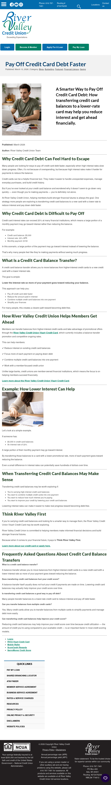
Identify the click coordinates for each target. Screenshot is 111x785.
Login (7, 47)
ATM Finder (12, 681)
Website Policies (16, 726)
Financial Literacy (71, 69)
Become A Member (28, 47)
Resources (13, 703)
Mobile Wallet (13, 644)
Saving (83, 69)
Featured (59, 69)
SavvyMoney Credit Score (19, 650)
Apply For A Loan (55, 47)
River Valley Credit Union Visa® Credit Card (35, 332)
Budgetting (49, 69)
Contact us (105, 4)
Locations (95, 4)
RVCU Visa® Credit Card (18, 641)
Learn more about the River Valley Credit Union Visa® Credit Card (35, 380)
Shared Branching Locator (22, 675)
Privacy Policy (14, 709)
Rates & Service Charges (20, 698)
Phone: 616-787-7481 (46, 4)
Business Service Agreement (22, 692)
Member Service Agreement (21, 686)
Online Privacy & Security (21, 715)
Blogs (41, 69)
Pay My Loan (79, 47)
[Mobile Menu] (3, 4)
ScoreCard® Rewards (17, 647)
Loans (10, 639)
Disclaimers (13, 720)
